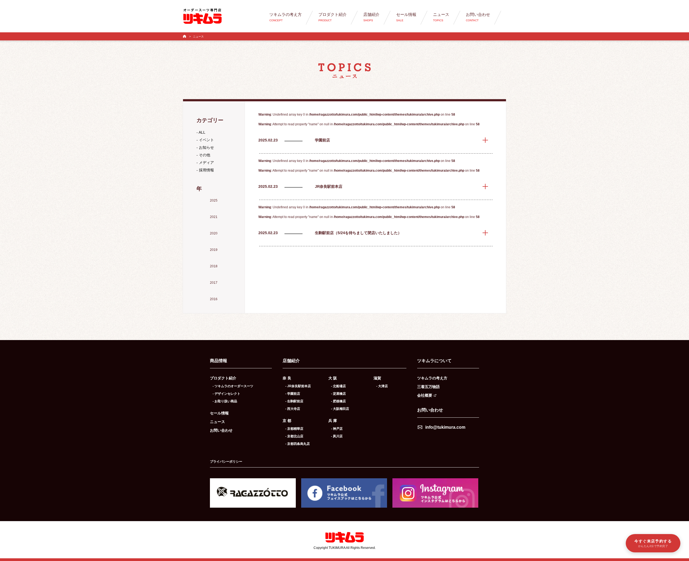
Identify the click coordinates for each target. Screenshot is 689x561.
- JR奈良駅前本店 (298, 386)
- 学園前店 (292, 394)
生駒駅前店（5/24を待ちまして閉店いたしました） (358, 233)
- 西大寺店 (292, 409)
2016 (213, 299)
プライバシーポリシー (226, 461)
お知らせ (206, 147)
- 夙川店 (337, 436)
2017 (213, 283)
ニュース (217, 422)
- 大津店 (382, 386)
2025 (213, 200)
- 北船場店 (338, 386)
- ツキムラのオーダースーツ (233, 386)
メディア (206, 162)
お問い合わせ (221, 430)
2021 (213, 217)
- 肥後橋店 (338, 401)
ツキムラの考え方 (432, 378)
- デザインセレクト (226, 394)
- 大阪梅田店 (340, 409)
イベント (206, 140)
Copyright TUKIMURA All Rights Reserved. (345, 548)
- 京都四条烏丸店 (297, 444)
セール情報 (219, 413)
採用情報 (206, 170)
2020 (213, 233)
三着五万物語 (428, 387)
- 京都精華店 (294, 429)
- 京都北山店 (294, 436)
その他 (204, 155)
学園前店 (322, 140)
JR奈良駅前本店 (328, 186)
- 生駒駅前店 (294, 401)
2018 (213, 266)
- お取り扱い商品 (225, 401)
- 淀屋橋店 (338, 394)
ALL (202, 132)
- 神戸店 (337, 429)
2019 (213, 250)
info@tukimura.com (445, 427)
